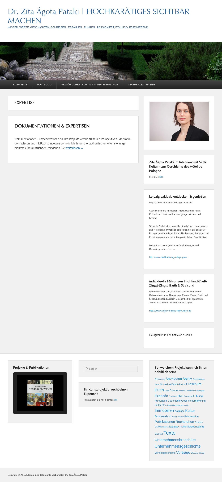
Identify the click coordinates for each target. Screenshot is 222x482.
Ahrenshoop (160, 379)
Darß (167, 391)
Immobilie (185, 405)
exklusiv (182, 391)
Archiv (187, 378)
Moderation (163, 416)
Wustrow (194, 453)
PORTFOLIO (44, 84)
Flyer (180, 395)
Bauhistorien (178, 384)
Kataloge (180, 410)
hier (161, 177)
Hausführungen (173, 405)
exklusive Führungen (195, 391)
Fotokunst (188, 396)
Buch (159, 390)
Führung (198, 395)
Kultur (190, 411)
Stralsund (159, 434)
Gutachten (160, 405)
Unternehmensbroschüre (175, 440)
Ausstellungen (198, 379)
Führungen (161, 400)
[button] (32, 401)
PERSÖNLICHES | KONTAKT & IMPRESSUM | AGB (89, 84)
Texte (169, 433)
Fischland (173, 396)
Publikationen (165, 421)
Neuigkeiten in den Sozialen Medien (170, 335)
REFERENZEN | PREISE (141, 84)
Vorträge (183, 452)
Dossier (174, 390)
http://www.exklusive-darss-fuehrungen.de (170, 310)
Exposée (161, 396)
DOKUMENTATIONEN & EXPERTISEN (52, 126)
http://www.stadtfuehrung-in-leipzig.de (168, 257)
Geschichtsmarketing (193, 400)
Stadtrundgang (195, 426)
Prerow (181, 417)
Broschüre (194, 384)
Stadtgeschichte (177, 426)
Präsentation (191, 416)
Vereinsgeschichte (165, 452)
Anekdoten (174, 378)
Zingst (201, 453)
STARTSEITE (20, 84)
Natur (174, 417)
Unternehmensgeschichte (178, 446)
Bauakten (165, 384)
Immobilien (164, 410)
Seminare (199, 422)
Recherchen (185, 421)
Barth (157, 384)
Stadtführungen (161, 427)
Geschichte (174, 400)
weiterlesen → (74, 148)
